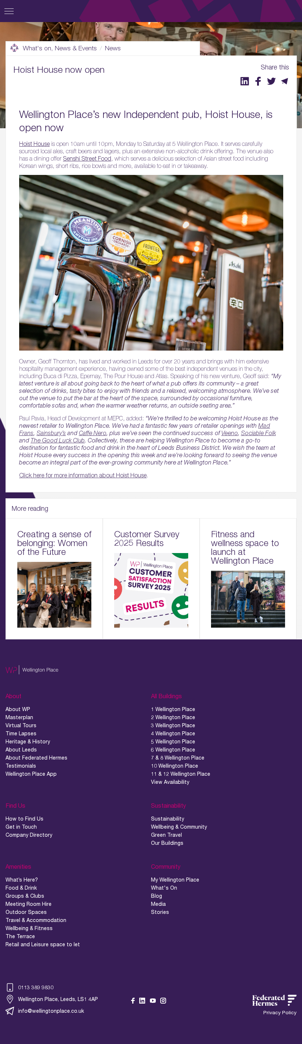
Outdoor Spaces (26, 912)
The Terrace (20, 936)
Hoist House (34, 143)
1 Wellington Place (173, 709)
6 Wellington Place (173, 749)
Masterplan (19, 717)
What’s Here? (22, 879)
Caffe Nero (92, 433)
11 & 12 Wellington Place (180, 773)
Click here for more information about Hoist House (83, 475)
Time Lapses (21, 733)
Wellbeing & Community (179, 826)
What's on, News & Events (60, 48)
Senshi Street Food (87, 158)
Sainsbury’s (51, 433)
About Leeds (21, 749)
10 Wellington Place (174, 765)
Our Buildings (167, 843)
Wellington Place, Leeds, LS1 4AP (58, 999)
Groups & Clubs (25, 895)
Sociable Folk (258, 433)
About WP (18, 709)
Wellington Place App (31, 773)
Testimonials (21, 765)
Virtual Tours (21, 725)
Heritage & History (28, 741)
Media (158, 904)
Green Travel (166, 834)
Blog (156, 895)
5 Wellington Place (173, 741)
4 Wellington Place (173, 733)
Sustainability (167, 818)
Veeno (229, 433)
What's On (164, 887)
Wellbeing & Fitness (29, 928)
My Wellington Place (175, 879)
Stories (160, 912)
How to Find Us (24, 818)
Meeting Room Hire (29, 904)
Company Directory (29, 834)
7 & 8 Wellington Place (177, 757)
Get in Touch (21, 826)
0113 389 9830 (35, 987)
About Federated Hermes (36, 757)
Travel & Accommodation (36, 920)
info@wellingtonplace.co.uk (51, 1011)
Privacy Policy (279, 1012)
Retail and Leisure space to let (43, 944)
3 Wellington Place (173, 725)
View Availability (170, 782)
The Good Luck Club (58, 440)
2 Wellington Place (173, 717)
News (113, 48)
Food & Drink (21, 887)
